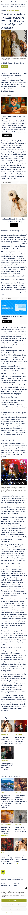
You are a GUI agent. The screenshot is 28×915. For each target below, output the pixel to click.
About (15, 885)
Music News (17, 792)
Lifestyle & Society (19, 6)
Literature (6, 6)
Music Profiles (10, 10)
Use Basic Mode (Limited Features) (14, 905)
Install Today (7, 321)
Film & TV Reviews (6, 824)
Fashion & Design (15, 4)
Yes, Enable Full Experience (14, 900)
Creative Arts (5, 4)
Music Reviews (18, 852)
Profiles (17, 10)
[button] (26, 888)
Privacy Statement (15, 912)
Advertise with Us (5, 885)
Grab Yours (14, 225)
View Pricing (7, 135)
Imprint (21, 912)
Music (11, 6)
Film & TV (24, 4)
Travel (2, 792)
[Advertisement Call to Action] (14, 307)
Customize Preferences (14, 909)
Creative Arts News (6, 852)
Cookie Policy (7, 912)
